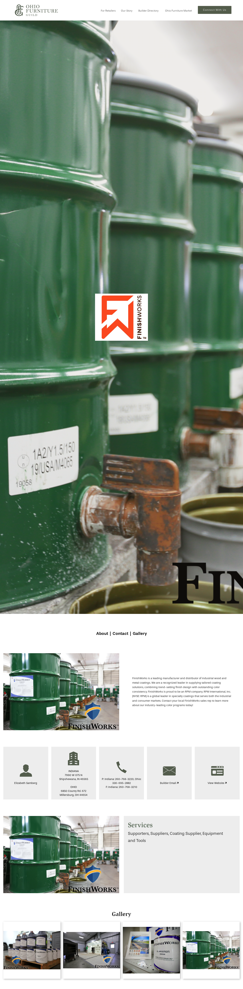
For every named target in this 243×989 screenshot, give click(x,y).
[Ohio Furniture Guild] (36, 10)
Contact (120, 633)
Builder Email (168, 783)
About (102, 633)
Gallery (140, 633)
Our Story (126, 10)
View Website (216, 783)
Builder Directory (148, 10)
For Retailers (108, 10)
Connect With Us (214, 9)
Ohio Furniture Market (178, 10)
